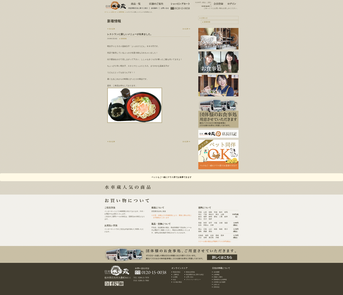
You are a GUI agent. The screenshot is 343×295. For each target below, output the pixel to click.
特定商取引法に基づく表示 (138, 8)
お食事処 (216, 274)
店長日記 (218, 134)
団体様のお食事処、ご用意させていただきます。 (222, 257)
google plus (116, 283)
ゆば (174, 279)
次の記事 (185, 29)
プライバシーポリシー (193, 279)
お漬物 (175, 277)
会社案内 (154, 8)
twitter (107, 283)
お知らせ (204, 18)
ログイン (231, 3)
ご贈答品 (176, 274)
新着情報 (124, 38)
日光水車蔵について (221, 268)
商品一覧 (136, 3)
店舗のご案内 (156, 3)
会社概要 (216, 272)
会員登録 (218, 3)
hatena (121, 283)
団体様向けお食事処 (220, 279)
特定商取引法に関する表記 (195, 274)
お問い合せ (165, 8)
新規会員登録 (190, 272)
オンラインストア (180, 268)
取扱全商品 (176, 272)
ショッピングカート (180, 3)
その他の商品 (177, 282)
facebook (112, 283)
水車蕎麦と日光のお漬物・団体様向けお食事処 (116, 5)
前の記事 (112, 29)
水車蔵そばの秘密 (219, 282)
